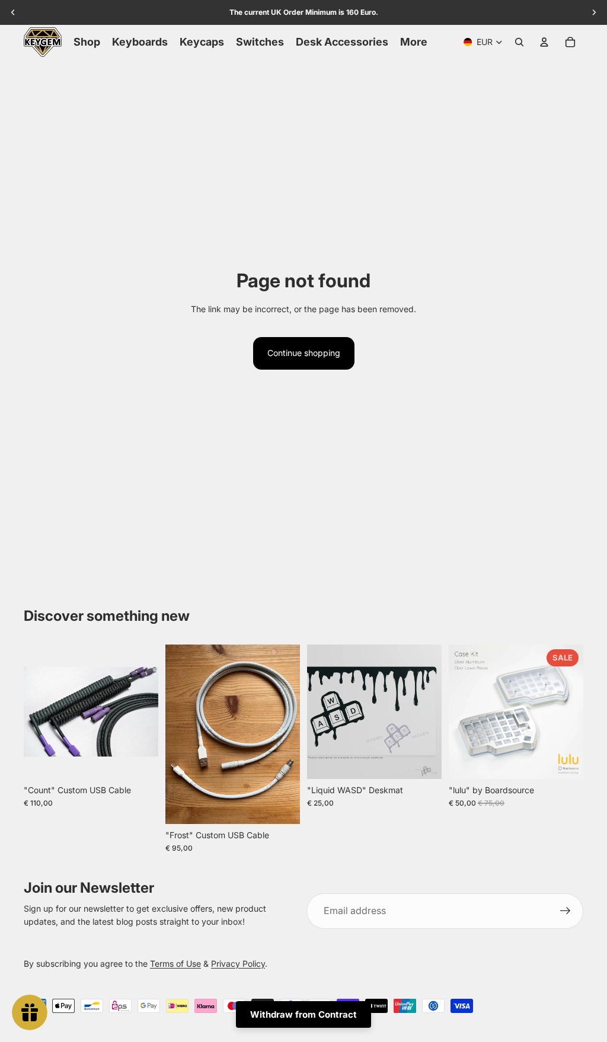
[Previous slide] (33, 711)
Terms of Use (175, 963)
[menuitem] (413, 42)
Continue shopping (303, 353)
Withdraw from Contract (303, 1014)
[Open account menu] (544, 42)
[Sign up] (565, 911)
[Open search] (519, 42)
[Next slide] (149, 711)
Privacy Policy (238, 963)
